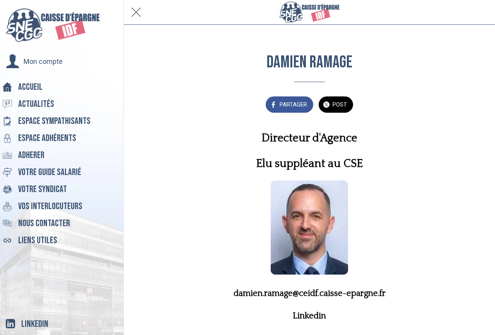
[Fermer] (136, 12)
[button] (34, 61)
